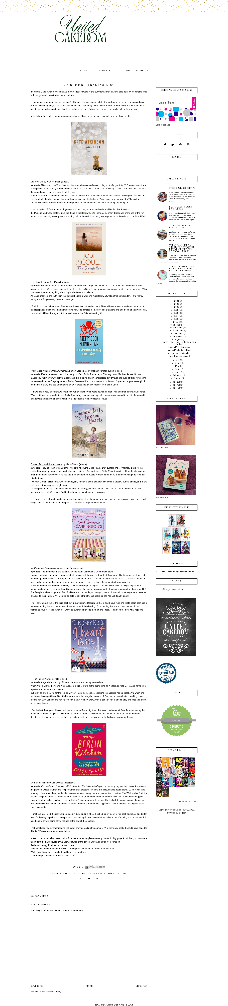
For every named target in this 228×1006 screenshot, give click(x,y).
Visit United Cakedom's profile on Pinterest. (175, 571)
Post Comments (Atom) (51, 992)
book (76, 874)
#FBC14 (67, 874)
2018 (176, 313)
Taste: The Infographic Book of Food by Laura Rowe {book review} (181, 268)
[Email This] (91, 866)
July (178, 360)
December (178, 327)
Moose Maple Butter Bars (179, 350)
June (177, 363)
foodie (86, 874)
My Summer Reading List (179, 353)
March (177, 372)
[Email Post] (86, 867)
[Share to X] (97, 866)
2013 (175, 382)
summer (97, 874)
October (177, 333)
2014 (175, 325)
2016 (176, 319)
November (177, 330)
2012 (175, 385)
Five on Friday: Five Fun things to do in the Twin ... (179, 343)
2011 (175, 388)
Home (89, 986)
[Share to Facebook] (100, 866)
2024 (176, 301)
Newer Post (37, 986)
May (177, 366)
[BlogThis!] (94, 866)
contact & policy (136, 71)
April (177, 369)
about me (105, 71)
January (177, 378)
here (72, 845)
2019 (176, 310)
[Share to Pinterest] (103, 866)
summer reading (115, 874)
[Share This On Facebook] (81, 880)
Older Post (141, 986)
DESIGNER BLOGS (124, 1004)
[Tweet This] (89, 880)
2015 (175, 322)
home (83, 71)
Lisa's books (176, 750)
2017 (176, 316)
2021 (176, 307)
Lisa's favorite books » (188, 801)
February (177, 375)
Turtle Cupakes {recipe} (182, 188)
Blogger (182, 813)
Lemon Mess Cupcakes (179, 347)
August (178, 339)
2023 (176, 304)
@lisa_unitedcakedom (172, 589)
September (177, 336)
